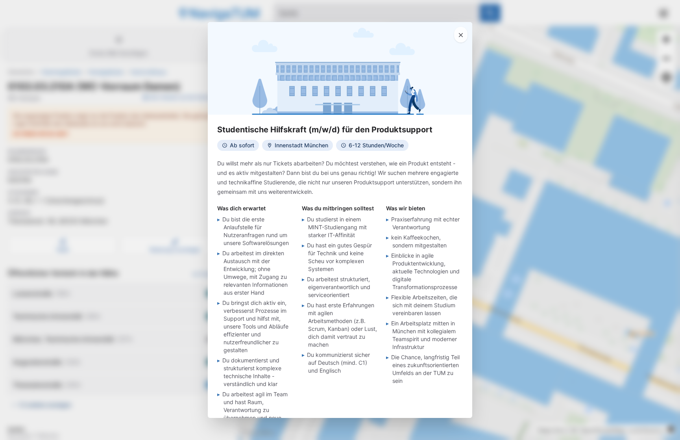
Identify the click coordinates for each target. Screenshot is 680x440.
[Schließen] (461, 35)
